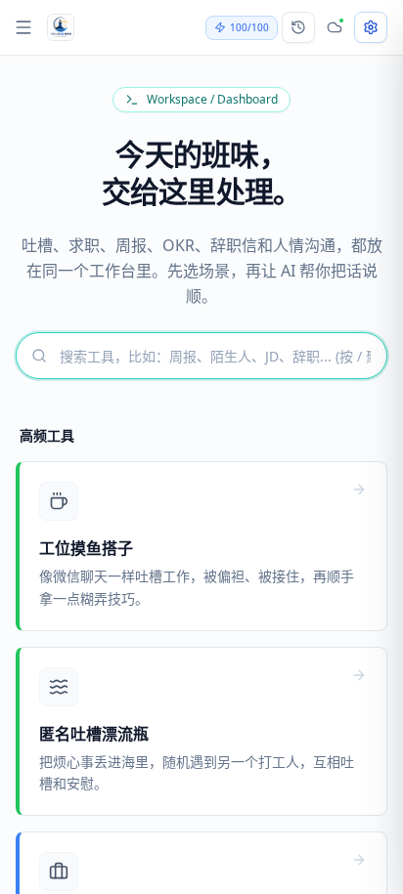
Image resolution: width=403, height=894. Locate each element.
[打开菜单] (23, 27)
